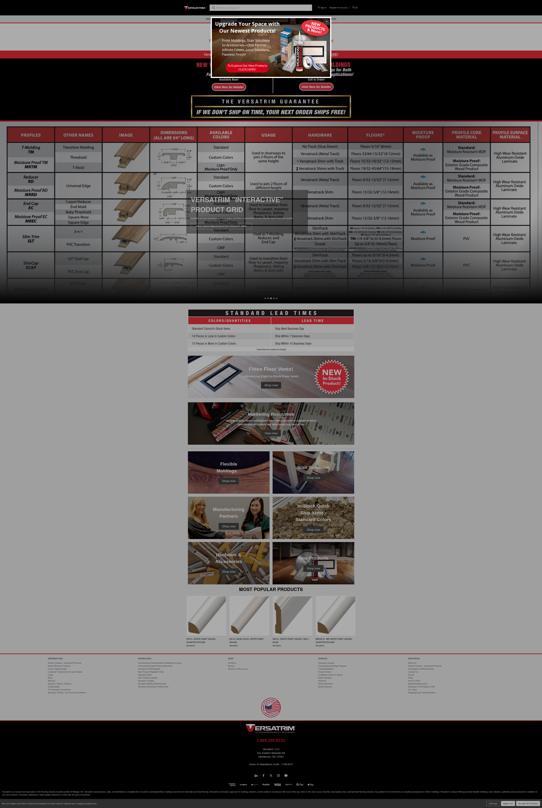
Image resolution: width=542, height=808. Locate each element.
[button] (326, 21)
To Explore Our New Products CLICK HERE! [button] (247, 67)
